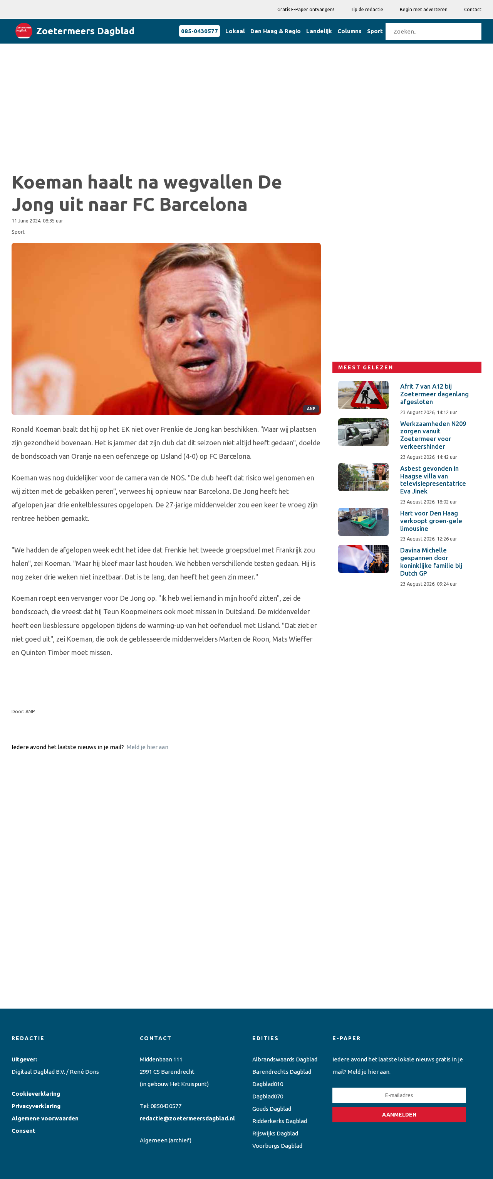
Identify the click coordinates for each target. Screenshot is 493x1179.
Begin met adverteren (424, 9)
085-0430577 (199, 31)
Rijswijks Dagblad (275, 1133)
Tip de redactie (366, 9)
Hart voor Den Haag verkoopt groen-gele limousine (431, 521)
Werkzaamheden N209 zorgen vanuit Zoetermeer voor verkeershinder (433, 435)
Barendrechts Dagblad (281, 1071)
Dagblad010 (267, 1084)
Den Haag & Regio (275, 31)
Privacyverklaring (36, 1106)
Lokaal (235, 31)
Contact (472, 9)
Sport (375, 31)
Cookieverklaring (36, 1093)
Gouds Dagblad (271, 1108)
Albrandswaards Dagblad (284, 1059)
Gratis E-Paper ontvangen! (305, 9)
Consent (23, 1130)
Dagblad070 (267, 1096)
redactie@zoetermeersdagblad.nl (187, 1118)
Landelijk (319, 31)
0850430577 (166, 1106)
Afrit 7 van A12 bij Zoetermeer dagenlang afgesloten (434, 394)
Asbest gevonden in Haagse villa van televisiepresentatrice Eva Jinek (433, 480)
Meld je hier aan (147, 747)
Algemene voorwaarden (45, 1118)
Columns (349, 31)
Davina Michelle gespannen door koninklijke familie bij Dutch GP (431, 561)
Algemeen (154, 1140)
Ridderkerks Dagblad (279, 1121)
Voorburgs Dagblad (277, 1145)
